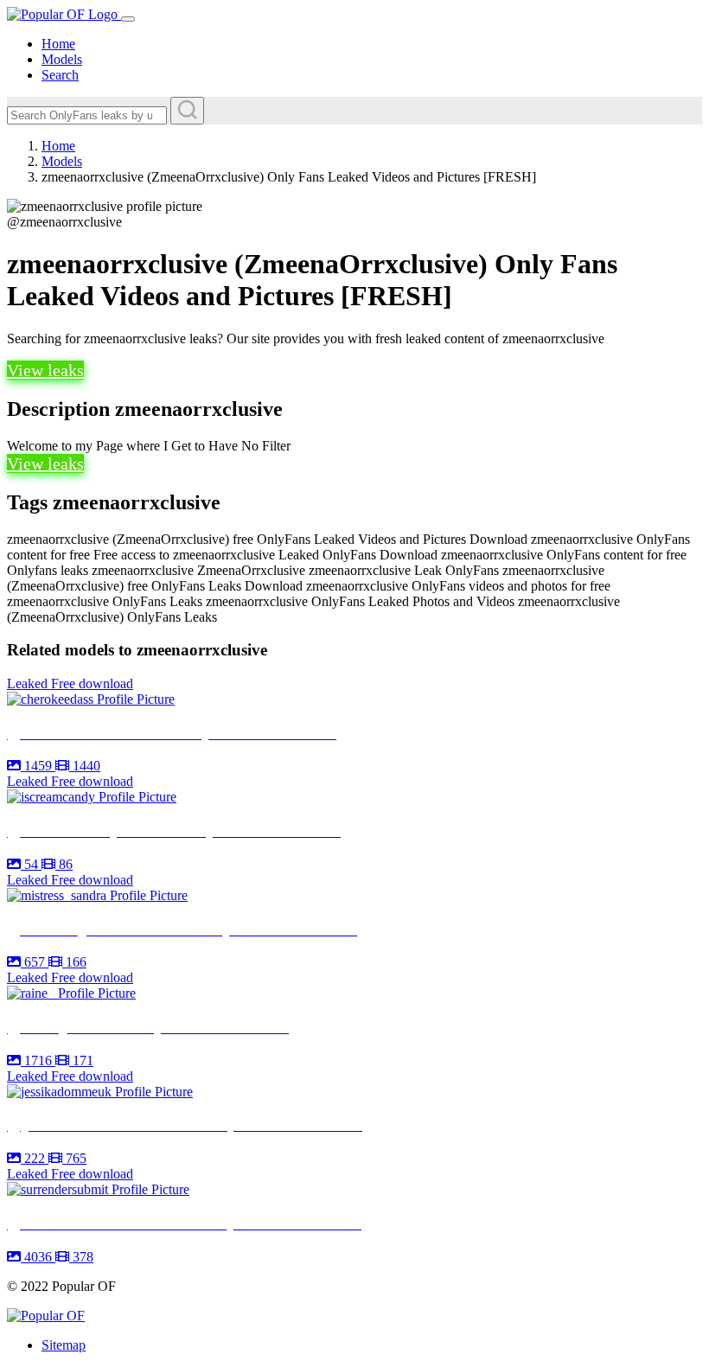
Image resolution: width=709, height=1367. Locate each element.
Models (62, 59)
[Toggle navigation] (128, 19)
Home (58, 43)
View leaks (45, 370)
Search (60, 74)
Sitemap (64, 1345)
